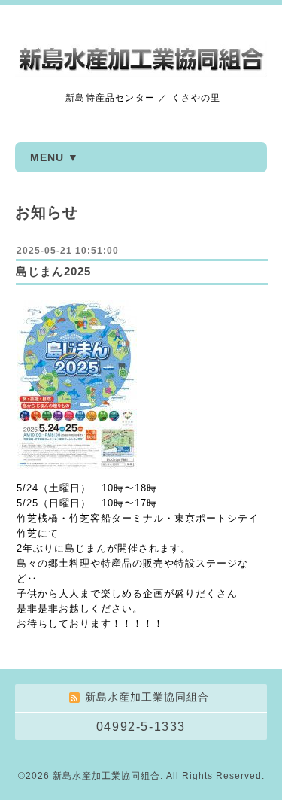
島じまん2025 (53, 271)
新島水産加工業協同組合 (106, 776)
